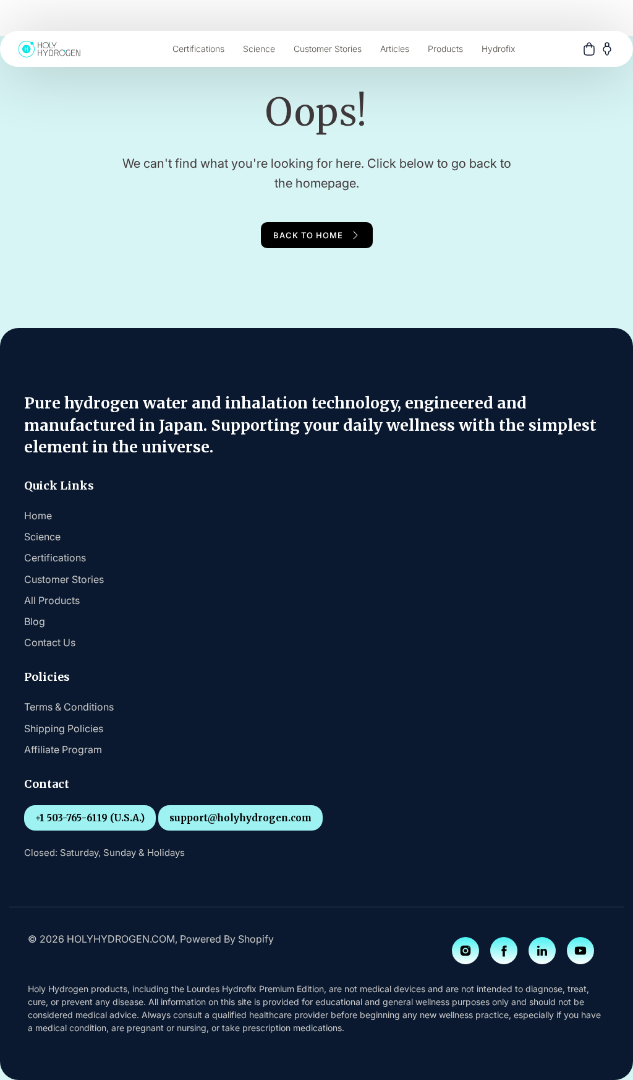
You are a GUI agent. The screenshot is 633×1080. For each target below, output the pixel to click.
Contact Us (49, 642)
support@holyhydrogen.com (240, 818)
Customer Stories (328, 48)
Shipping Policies (63, 728)
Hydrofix (498, 48)
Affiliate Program (63, 749)
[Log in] (607, 48)
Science (259, 48)
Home (38, 515)
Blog (34, 621)
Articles (394, 48)
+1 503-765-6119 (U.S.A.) (90, 818)
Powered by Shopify (227, 939)
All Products (52, 600)
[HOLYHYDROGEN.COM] (49, 49)
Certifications (198, 48)
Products (445, 48)
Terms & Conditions (69, 707)
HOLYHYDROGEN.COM (121, 939)
